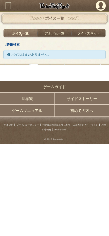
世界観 (27, 98)
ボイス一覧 (20, 33)
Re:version (60, 129)
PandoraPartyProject (54, 6)
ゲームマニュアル (27, 110)
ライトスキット (88, 33)
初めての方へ (81, 110)
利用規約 (8, 125)
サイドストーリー (82, 98)
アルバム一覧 (54, 33)
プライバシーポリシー (27, 125)
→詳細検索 (11, 44)
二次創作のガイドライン (85, 125)
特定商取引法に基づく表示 (56, 125)
